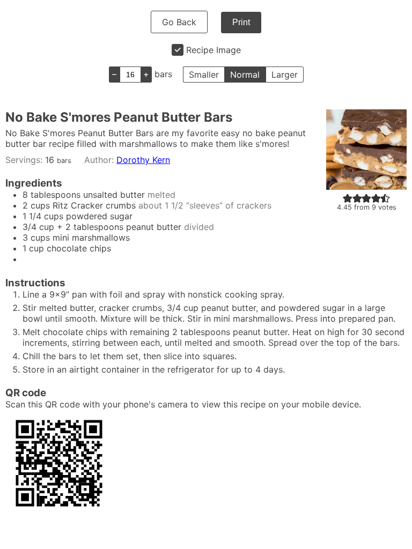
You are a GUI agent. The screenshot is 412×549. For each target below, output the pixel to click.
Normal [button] (245, 74)
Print (241, 22)
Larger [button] (284, 74)
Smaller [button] (204, 74)
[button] (347, 197)
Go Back (179, 22)
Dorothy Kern (143, 159)
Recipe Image (213, 49)
